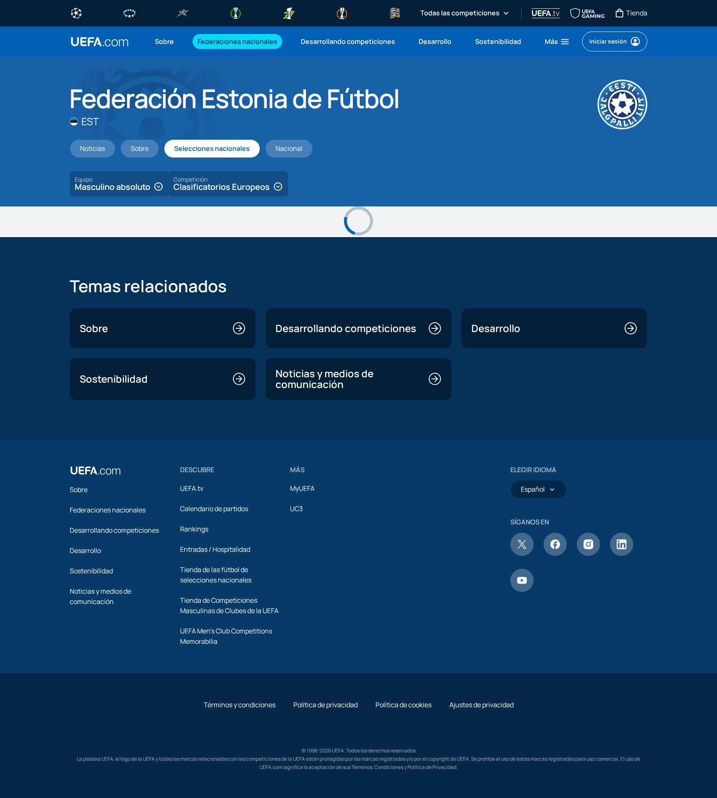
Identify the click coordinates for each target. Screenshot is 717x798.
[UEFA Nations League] (395, 12)
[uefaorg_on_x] (522, 553)
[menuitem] (165, 41)
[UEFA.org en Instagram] (588, 553)
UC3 (296, 508)
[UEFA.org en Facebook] (555, 553)
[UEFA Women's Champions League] (129, 12)
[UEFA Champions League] (76, 12)
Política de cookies (404, 704)
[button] (557, 41)
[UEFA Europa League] (342, 12)
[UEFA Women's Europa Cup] (288, 12)
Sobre (79, 489)
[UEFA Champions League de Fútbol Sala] (182, 12)
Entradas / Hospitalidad (215, 549)
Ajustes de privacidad (481, 704)
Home (99, 41)
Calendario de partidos (214, 508)
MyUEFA (302, 488)
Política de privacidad (325, 704)
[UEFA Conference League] (235, 12)
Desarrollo (85, 550)
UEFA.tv (191, 488)
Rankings (194, 529)
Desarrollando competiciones (114, 530)
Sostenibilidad (91, 570)
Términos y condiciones (240, 704)
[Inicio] (95, 470)
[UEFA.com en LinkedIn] (621, 553)
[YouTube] (522, 589)
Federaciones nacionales (108, 509)
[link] (164, 41)
